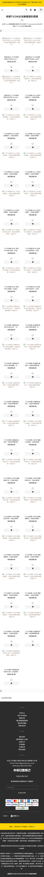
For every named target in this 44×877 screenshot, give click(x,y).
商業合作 (22, 742)
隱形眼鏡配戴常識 (22, 721)
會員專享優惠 (22, 723)
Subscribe (22, 792)
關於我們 (22, 737)
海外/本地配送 (22, 715)
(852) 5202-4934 (26, 766)
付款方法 (22, 713)
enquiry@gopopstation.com (24, 763)
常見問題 (22, 744)
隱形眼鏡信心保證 (22, 739)
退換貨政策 (22, 726)
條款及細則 (22, 749)
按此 (33, 826)
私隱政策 (22, 747)
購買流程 (22, 718)
